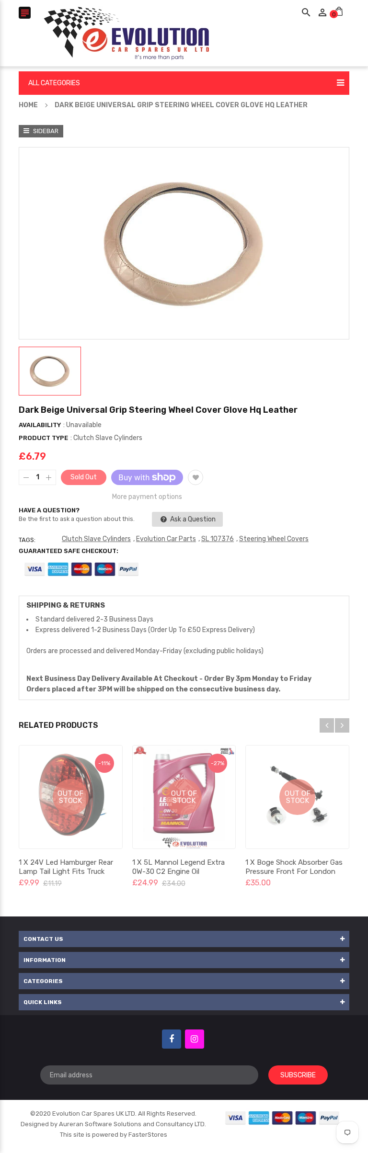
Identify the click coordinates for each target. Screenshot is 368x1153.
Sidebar (45, 131)
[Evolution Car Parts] (282, 1117)
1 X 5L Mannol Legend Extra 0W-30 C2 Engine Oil (178, 867)
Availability (40, 425)
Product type (43, 437)
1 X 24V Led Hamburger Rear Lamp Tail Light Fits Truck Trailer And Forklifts (66, 871)
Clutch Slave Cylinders (96, 539)
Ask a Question (192, 519)
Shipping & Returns (65, 605)
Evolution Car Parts (166, 539)
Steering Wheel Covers (274, 539)
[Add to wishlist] (195, 477)
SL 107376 (217, 539)
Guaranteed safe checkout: (68, 550)
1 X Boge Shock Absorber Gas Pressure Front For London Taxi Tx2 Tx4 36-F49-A (294, 871)
